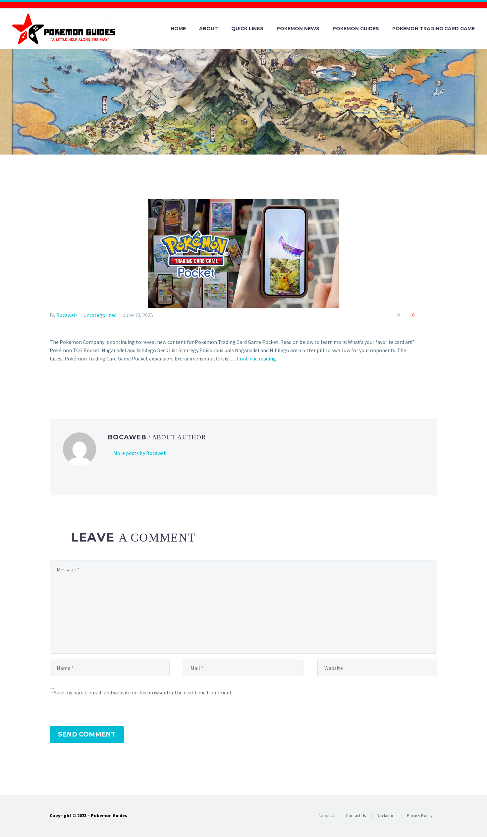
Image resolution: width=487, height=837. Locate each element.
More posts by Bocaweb (140, 453)
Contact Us (356, 815)
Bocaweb (66, 315)
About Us (326, 815)
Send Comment (87, 734)
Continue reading (256, 358)
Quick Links (247, 29)
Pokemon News (298, 29)
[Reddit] (102, 385)
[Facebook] (54, 385)
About (208, 29)
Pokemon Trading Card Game (433, 29)
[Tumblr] (82, 385)
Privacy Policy (419, 815)
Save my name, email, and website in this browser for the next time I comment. (143, 692)
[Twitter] (63, 385)
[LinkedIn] (92, 385)
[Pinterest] (73, 385)
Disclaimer (386, 815)
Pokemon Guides (356, 29)
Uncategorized (100, 315)
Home (178, 29)
